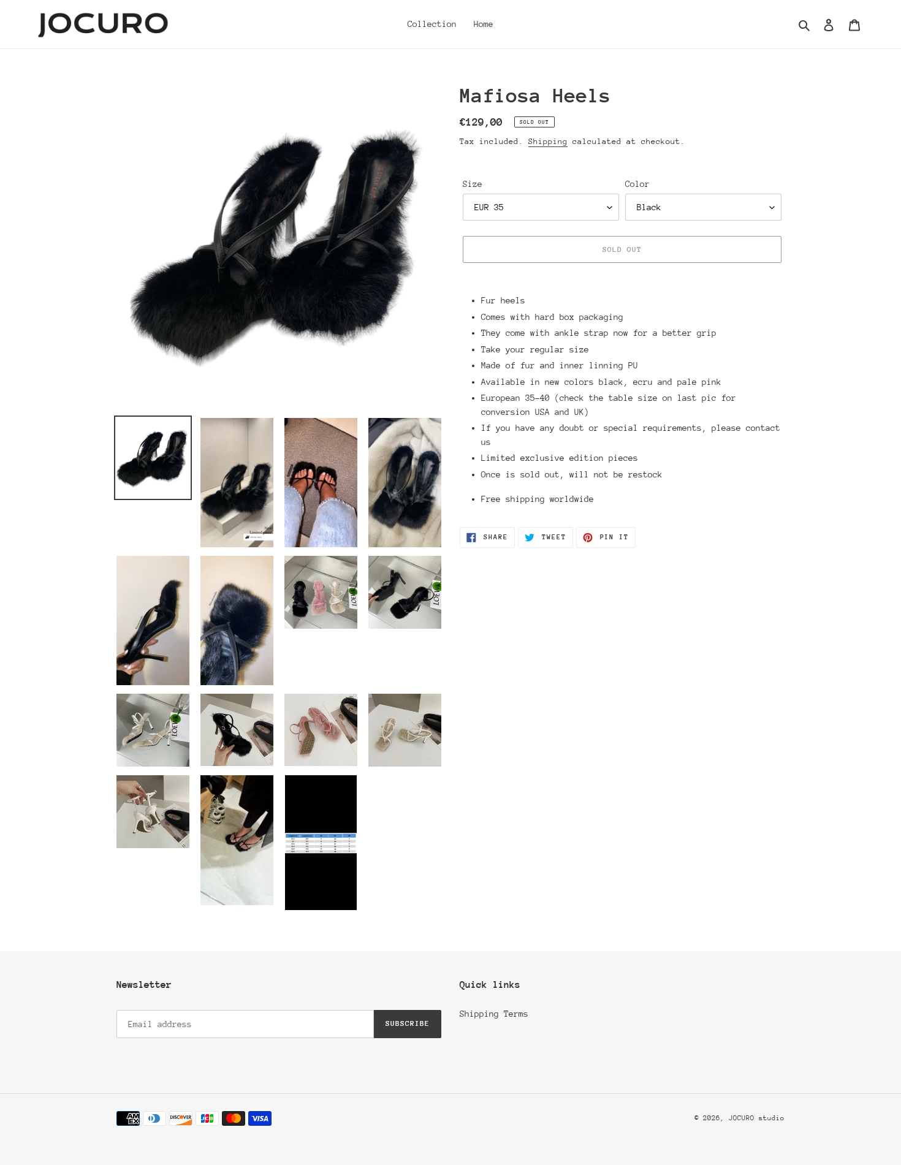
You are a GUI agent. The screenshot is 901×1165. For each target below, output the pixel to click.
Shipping (548, 141)
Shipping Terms (494, 1014)
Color (637, 184)
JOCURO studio (757, 1118)
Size (472, 184)
